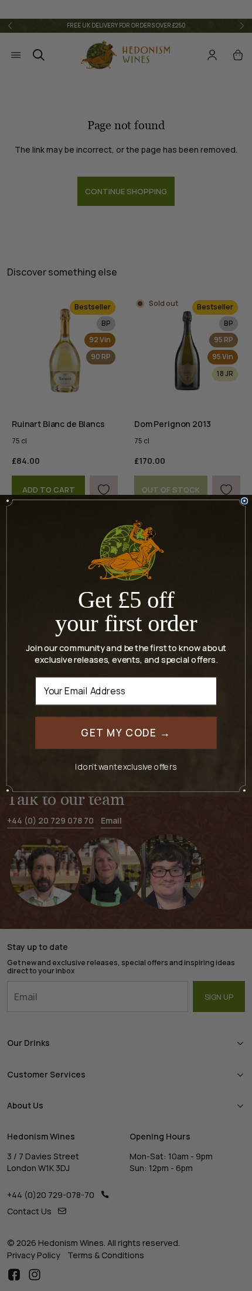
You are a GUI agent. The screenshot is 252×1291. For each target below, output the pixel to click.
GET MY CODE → (126, 732)
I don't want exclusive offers (126, 766)
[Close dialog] (244, 501)
